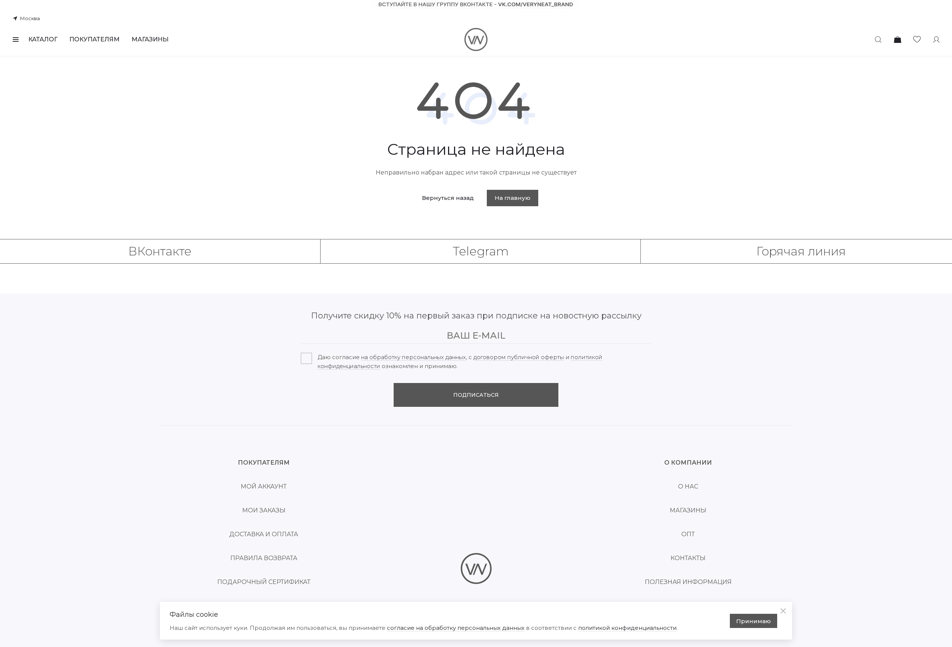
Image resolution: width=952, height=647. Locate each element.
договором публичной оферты (518, 357)
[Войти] (936, 39)
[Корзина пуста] (897, 39)
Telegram (481, 251)
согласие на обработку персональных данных (455, 627)
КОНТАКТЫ (688, 558)
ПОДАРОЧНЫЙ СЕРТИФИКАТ (263, 581)
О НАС (688, 486)
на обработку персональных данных (413, 357)
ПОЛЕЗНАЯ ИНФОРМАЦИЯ (688, 581)
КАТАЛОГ (42, 39)
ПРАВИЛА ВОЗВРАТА (263, 558)
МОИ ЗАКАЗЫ (264, 510)
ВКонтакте (160, 251)
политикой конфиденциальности (627, 627)
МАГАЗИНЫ (150, 39)
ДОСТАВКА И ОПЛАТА (263, 534)
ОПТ (688, 534)
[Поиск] (878, 39)
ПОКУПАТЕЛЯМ (94, 39)
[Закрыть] (783, 611)
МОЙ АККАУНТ (264, 486)
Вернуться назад (448, 197)
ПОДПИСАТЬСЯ (476, 395)
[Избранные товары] (917, 39)
